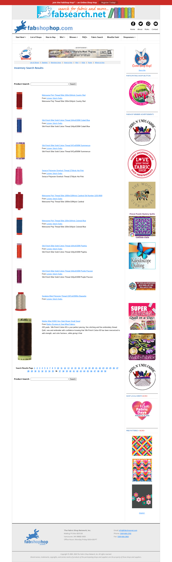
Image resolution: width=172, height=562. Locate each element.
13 (68, 368)
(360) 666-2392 (125, 533)
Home (132, 29)
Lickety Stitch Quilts (54, 98)
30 (35, 371)
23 (103, 368)
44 (84, 371)
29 (32, 371)
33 (46, 371)
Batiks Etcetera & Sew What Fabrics (60, 324)
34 (49, 371)
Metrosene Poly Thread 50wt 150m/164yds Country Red (63, 95)
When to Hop (99, 62)
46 (91, 371)
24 (107, 368)
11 (61, 368)
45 (88, 371)
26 (114, 368)
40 (70, 371)
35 (53, 371)
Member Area (56, 62)
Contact (155, 29)
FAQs (83, 62)
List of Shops (36, 37)
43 (81, 371)
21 (96, 368)
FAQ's (84, 37)
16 (79, 368)
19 (89, 368)
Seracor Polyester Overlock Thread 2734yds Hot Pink (63, 171)
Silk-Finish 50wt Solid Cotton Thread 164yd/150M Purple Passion (67, 271)
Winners (73, 37)
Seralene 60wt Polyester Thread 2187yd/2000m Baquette (64, 296)
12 (65, 368)
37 (60, 371)
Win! (62, 37)
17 (82, 368)
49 (102, 371)
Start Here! (20, 37)
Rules (147, 29)
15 (75, 368)
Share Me (142, 70)
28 (28, 371)
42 (77, 371)
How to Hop (50, 37)
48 (98, 371)
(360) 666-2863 (123, 536)
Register (45, 62)
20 (93, 368)
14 (72, 368)
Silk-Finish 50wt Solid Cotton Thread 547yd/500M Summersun (66, 145)
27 (117, 368)
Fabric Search (97, 37)
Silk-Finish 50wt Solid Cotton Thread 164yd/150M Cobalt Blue (66, 120)
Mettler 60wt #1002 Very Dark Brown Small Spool (61, 321)
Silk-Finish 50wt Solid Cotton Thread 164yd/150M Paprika (64, 246)
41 (74, 371)
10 (58, 368)
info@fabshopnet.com (128, 530)
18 (86, 368)
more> (145, 396)
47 (95, 371)
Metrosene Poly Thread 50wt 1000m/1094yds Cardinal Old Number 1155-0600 (72, 196)
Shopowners (128, 37)
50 (105, 371)
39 (67, 371)
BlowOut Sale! (113, 37)
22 (100, 368)
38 (63, 371)
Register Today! (108, 2)
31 (39, 371)
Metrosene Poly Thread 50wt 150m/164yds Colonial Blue (64, 221)
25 (110, 368)
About (139, 29)
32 (42, 371)
